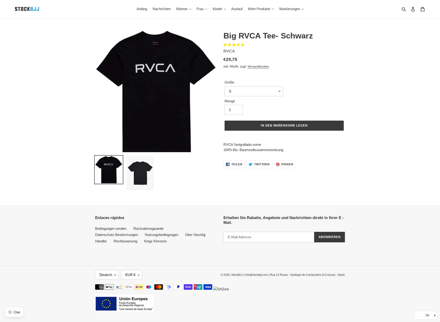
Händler (101, 241)
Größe (229, 82)
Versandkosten (258, 66)
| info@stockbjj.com (256, 274)
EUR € (130, 275)
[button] (234, 45)
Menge (230, 101)
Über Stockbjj (195, 235)
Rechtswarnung (125, 241)
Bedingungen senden (110, 228)
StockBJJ (237, 274)
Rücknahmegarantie (148, 228)
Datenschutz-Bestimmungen (116, 235)
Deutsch (105, 275)
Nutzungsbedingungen (161, 235)
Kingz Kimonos (155, 241)
